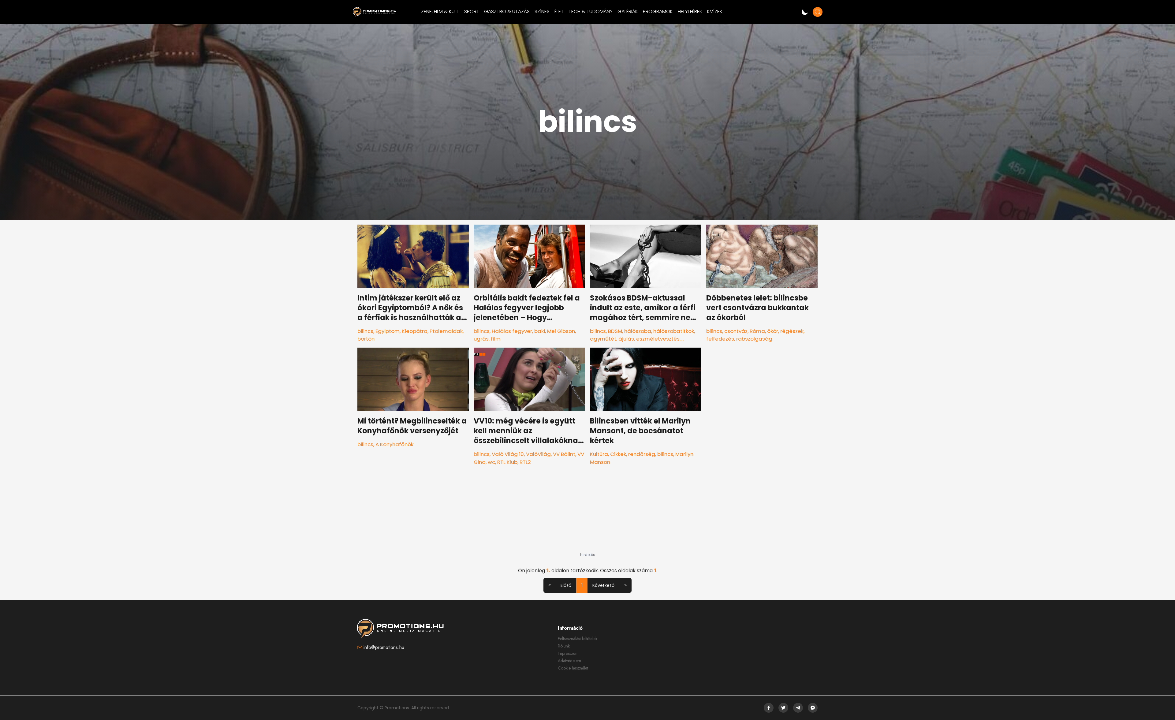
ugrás (481, 338)
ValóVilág (538, 454)
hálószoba (637, 331)
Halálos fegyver (512, 331)
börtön (366, 338)
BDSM (615, 331)
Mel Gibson (561, 331)
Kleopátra (414, 331)
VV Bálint (564, 454)
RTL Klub (507, 462)
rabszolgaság (754, 338)
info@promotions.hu (384, 647)
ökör (772, 331)
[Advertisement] (587, 514)
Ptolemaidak (446, 331)
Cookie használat (573, 668)
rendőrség (641, 454)
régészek (792, 331)
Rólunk (564, 646)
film (496, 338)
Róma (757, 331)
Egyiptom (387, 331)
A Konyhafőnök (394, 444)
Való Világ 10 (508, 454)
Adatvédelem (569, 661)
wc (491, 462)
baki (539, 331)
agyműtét (603, 338)
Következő (603, 585)
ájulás (626, 338)
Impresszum (568, 653)
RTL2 (525, 462)
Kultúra (599, 454)
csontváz (736, 331)
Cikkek (618, 454)
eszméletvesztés (658, 338)
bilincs (365, 331)
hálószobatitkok (673, 331)
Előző (566, 585)
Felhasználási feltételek (577, 639)
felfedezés (720, 338)
